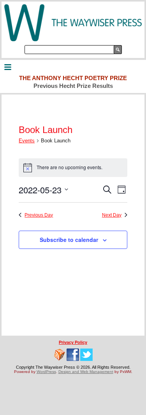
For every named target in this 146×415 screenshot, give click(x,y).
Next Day (111, 215)
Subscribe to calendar (69, 239)
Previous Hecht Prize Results (73, 85)
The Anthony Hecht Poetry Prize (73, 78)
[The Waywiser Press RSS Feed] (59, 354)
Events (27, 141)
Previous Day (39, 215)
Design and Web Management (85, 371)
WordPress (46, 371)
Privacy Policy (73, 342)
